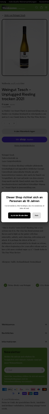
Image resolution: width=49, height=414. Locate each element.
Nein (36, 215)
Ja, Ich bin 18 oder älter (19, 215)
